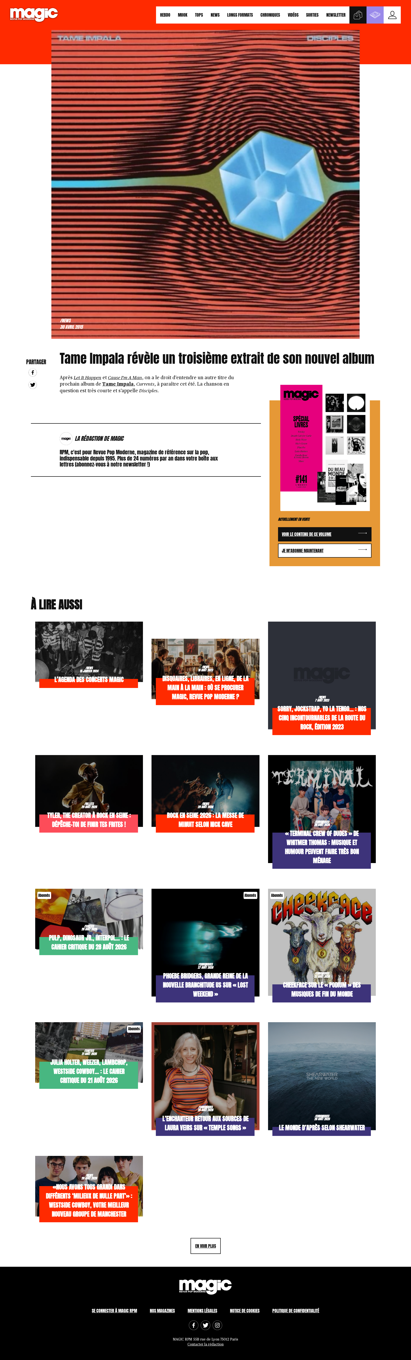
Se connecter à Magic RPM (114, 1310)
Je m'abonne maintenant (302, 550)
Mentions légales (202, 1310)
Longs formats (240, 15)
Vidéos (293, 15)
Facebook (33, 372)
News (215, 15)
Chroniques (270, 15)
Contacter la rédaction (205, 1344)
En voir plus (205, 1246)
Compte (392, 15)
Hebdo (165, 15)
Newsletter (336, 15)
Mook (182, 15)
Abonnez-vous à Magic (375, 15)
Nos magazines (162, 1310)
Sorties (312, 15)
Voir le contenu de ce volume (306, 534)
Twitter (33, 385)
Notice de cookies (244, 1310)
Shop (358, 15)
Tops (199, 15)
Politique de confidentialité (295, 1310)
